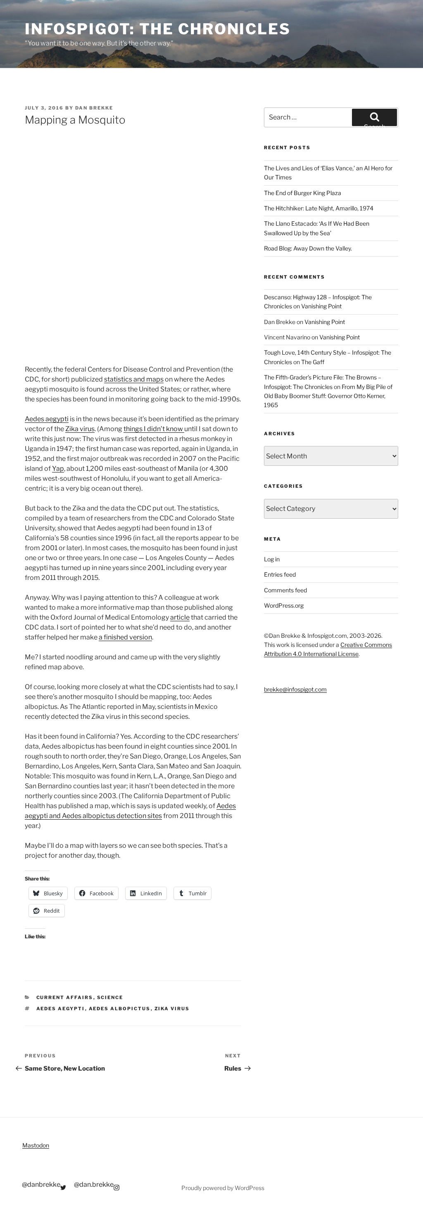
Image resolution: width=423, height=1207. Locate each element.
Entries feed (280, 574)
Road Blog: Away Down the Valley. (308, 248)
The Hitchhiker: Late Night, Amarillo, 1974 (318, 208)
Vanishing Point (321, 306)
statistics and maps (134, 379)
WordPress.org (284, 605)
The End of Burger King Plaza (302, 192)
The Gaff (312, 361)
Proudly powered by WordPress (222, 1187)
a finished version (125, 637)
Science (110, 997)
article (180, 617)
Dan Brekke (94, 108)
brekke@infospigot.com (295, 689)
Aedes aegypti (47, 419)
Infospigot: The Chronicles (158, 29)
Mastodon (35, 1145)
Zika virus (80, 429)
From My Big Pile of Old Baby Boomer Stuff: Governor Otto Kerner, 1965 (328, 396)
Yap (58, 468)
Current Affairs (64, 997)
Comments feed (285, 590)
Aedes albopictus (120, 1008)
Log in (272, 559)
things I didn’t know (154, 429)
